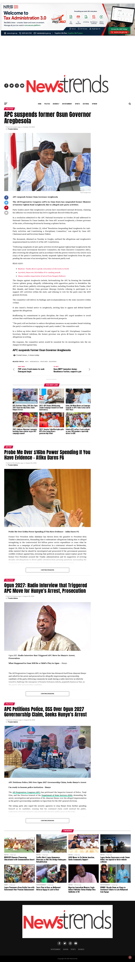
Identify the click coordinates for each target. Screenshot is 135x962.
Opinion (94, 104)
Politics (47, 104)
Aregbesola (35, 361)
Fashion (65, 949)
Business (56, 104)
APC (27, 361)
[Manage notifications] (130, 957)
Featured (44, 361)
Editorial (86, 104)
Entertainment (67, 104)
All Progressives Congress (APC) (26, 792)
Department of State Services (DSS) (57, 795)
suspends (53, 361)
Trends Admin (13, 129)
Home (39, 104)
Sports (77, 104)
